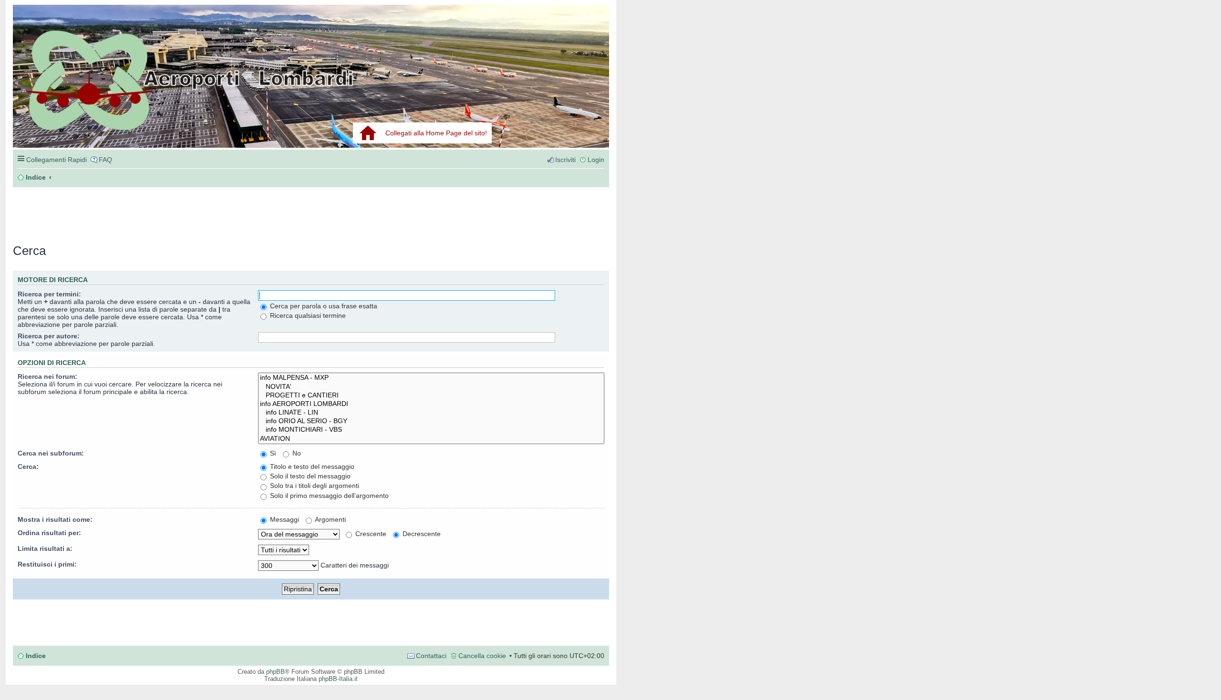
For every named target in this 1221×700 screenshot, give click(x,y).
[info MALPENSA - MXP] (431, 378)
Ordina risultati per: (49, 533)
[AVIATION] (431, 439)
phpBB (275, 671)
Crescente (369, 534)
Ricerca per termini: (49, 294)
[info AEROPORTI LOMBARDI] (431, 404)
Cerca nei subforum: (51, 453)
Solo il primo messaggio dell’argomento (328, 495)
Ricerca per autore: (49, 336)
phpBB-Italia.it (338, 678)
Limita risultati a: (45, 548)
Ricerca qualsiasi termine (307, 315)
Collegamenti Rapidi (56, 159)
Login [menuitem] (596, 159)
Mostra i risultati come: (55, 519)
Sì (272, 453)
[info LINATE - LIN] (431, 412)
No (295, 453)
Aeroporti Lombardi (311, 87)
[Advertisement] (156, 210)
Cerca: (28, 466)
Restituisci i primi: (47, 564)
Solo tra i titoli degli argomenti (313, 485)
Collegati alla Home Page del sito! (436, 133)
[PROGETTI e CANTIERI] (431, 395)
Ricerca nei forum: (47, 376)
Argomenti (329, 519)
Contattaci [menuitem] (431, 655)
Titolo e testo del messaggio (311, 466)
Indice (36, 655)
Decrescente (421, 534)
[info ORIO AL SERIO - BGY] (431, 421)
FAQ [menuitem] (105, 159)
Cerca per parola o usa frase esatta (322, 306)
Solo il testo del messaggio (309, 476)
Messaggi (283, 519)
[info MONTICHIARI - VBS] (431, 430)
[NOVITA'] (431, 387)
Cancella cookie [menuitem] (482, 655)
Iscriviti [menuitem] (565, 159)
